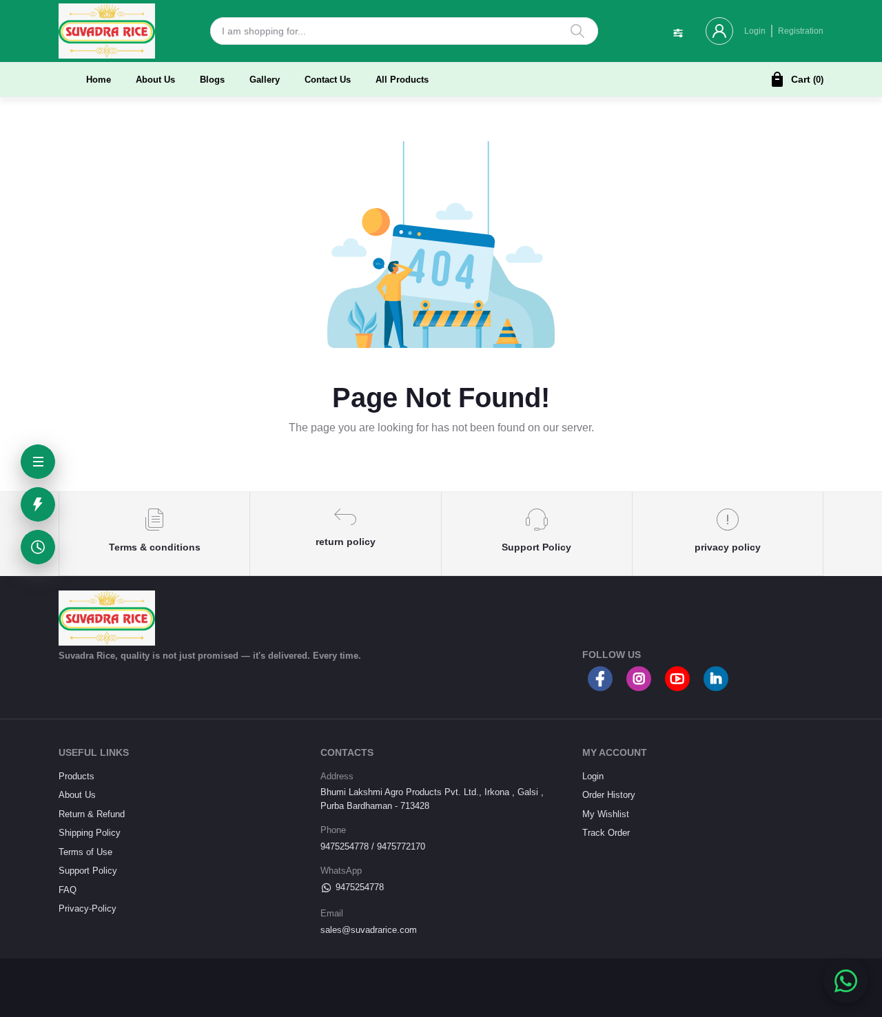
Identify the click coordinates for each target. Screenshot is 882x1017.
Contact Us (328, 79)
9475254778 (360, 887)
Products (76, 776)
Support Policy (88, 870)
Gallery (264, 79)
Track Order (606, 833)
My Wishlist (605, 814)
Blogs (212, 79)
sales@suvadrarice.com (368, 930)
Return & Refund (92, 814)
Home (98, 79)
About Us (155, 79)
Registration (800, 31)
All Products (402, 79)
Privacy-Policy (87, 908)
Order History (608, 795)
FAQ (67, 890)
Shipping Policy (90, 833)
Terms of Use (85, 852)
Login (755, 31)
